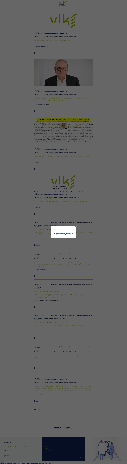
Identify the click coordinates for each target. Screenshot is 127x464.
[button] (2, 462)
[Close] (75, 227)
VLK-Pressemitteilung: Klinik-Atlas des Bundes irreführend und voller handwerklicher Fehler (63, 234)
